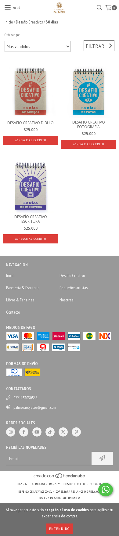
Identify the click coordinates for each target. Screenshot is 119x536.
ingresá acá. (92, 492)
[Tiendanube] (59, 478)
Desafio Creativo (72, 275)
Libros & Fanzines (20, 300)
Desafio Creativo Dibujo (30, 123)
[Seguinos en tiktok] (50, 432)
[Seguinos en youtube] (36, 432)
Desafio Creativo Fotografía (88, 124)
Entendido (59, 528)
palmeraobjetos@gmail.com (34, 407)
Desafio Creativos (29, 22)
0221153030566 (25, 398)
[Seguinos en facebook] (23, 432)
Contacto (13, 312)
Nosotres (66, 300)
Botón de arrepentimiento (59, 498)
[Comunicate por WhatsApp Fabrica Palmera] (105, 489)
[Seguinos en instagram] (10, 432)
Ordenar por (12, 34)
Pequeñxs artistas (74, 287)
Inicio (9, 22)
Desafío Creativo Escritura (30, 219)
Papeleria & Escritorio (22, 287)
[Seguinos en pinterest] (76, 432)
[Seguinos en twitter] (63, 432)
